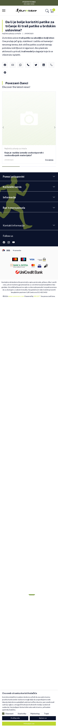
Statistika (22, 714)
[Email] (12, 65)
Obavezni (9, 714)
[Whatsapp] (20, 65)
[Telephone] (51, 65)
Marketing (35, 714)
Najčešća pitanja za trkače (16, 148)
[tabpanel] (29, 127)
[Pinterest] (5, 72)
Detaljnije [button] (49, 160)
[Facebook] (5, 65)
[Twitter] (36, 65)
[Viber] (28, 65)
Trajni (46, 714)
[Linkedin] (43, 65)
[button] (4, 11)
